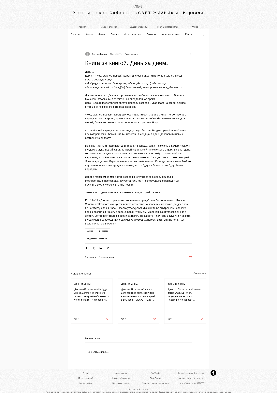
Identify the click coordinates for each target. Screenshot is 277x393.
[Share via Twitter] (93, 248)
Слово (90, 231)
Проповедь (103, 231)
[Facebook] (213, 373)
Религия (115, 34)
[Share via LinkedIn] (100, 248)
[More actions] (190, 54)
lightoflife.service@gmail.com (191, 373)
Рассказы (151, 34)
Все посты (75, 34)
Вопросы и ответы (121, 383)
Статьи (89, 34)
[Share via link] (107, 248)
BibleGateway (156, 378)
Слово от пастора (132, 34)
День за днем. (82, 283)
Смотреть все (199, 273)
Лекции (101, 34)
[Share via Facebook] (86, 248)
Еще (187, 34)
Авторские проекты (170, 34)
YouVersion (156, 373)
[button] (202, 34)
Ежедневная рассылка (96, 238)
